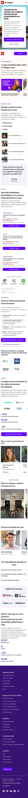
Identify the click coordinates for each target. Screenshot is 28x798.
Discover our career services (14, 434)
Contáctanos (7, 769)
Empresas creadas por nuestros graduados (13, 744)
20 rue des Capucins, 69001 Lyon (9, 292)
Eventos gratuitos (7, 759)
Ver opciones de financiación (11, 344)
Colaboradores (6, 727)
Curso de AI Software (15, 135)
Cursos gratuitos (7, 756)
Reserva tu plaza (14, 44)
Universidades (6, 724)
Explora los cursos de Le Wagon (11, 709)
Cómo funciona (6, 680)
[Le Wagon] (3, 53)
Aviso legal (17, 783)
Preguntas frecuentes (8, 675)
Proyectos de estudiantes (9, 741)
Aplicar (20, 53)
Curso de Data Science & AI (16, 151)
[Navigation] (26, 2)
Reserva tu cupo (14, 225)
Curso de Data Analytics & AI (17, 143)
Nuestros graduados (8, 739)
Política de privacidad (8, 783)
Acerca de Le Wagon (8, 678)
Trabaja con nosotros (8, 729)
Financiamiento (6, 683)
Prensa (4, 689)
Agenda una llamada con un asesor (12, 340)
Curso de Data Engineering (16, 159)
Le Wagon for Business (8, 721)
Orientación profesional (8, 686)
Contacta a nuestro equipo (14, 39)
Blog (4, 753)
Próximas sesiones (7, 712)
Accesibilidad (6, 785)
